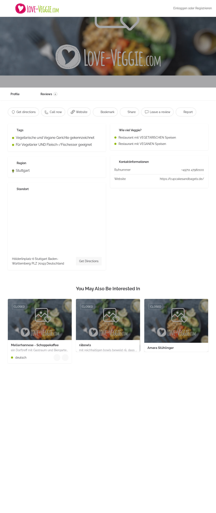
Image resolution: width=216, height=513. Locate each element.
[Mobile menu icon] (6, 8)
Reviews (48, 94)
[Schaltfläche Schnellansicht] (57, 357)
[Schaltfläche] (65, 357)
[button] (9, 503)
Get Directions (89, 261)
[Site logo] (37, 8)
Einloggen (180, 8)
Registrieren (203, 8)
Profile (15, 94)
